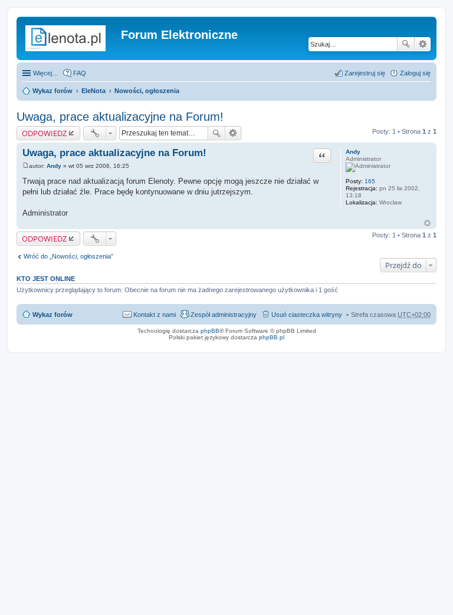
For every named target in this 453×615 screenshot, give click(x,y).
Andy (353, 151)
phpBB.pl (271, 337)
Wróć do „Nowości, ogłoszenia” (68, 256)
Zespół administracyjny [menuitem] (224, 314)
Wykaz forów (52, 90)
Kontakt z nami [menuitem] (154, 314)
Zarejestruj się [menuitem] (364, 73)
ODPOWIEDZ (44, 133)
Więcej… (45, 73)
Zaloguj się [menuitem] (415, 73)
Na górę (427, 223)
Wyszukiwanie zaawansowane (423, 44)
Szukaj (406, 44)
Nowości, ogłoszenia (146, 90)
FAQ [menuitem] (79, 73)
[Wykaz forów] (70, 38)
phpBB (210, 331)
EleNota (93, 90)
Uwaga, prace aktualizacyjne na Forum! (120, 116)
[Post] (25, 166)
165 (370, 181)
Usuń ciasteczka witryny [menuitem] (306, 314)
